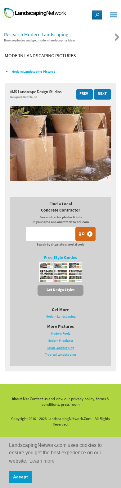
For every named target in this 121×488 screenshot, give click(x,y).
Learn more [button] (42, 461)
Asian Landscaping (60, 347)
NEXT (102, 93)
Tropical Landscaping (60, 354)
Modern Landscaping (61, 316)
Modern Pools (60, 333)
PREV (83, 93)
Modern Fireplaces (60, 340)
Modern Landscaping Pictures (33, 71)
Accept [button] (20, 476)
